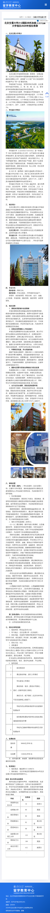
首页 (21, 17)
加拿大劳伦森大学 (39, 17)
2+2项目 (28, 17)
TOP (47, 97)
